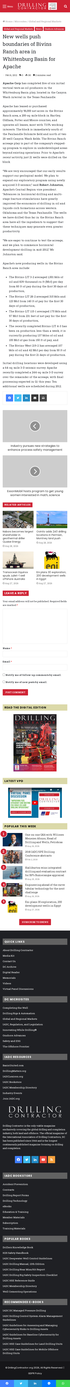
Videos (7, 983)
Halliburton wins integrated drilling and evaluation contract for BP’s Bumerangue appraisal (45, 871)
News (39, 28)
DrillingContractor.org (20, 1367)
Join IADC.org (11, 1098)
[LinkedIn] (26, 398)
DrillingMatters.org (14, 1071)
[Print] (43, 398)
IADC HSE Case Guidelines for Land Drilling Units (32, 1343)
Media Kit (8, 955)
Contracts (8, 1189)
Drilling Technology (15, 1200)
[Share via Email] (34, 398)
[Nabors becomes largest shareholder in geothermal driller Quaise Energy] (18, 519)
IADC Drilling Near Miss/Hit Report (24, 1269)
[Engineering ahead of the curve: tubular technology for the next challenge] (12, 889)
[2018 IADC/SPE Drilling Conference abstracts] (12, 856)
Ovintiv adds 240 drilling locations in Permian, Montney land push (51, 535)
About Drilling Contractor (18, 950)
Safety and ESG (11, 1041)
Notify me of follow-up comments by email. (33, 675)
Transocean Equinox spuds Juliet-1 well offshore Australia (15, 575)
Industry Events (12, 1093)
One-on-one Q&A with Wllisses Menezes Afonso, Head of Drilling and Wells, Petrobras (44, 838)
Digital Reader (11, 972)
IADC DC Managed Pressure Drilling (24, 1310)
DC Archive (9, 966)
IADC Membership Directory (20, 1087)
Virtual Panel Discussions (18, 988)
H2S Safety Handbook (16, 1252)
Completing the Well (15, 1007)
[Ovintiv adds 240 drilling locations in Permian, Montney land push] (51, 519)
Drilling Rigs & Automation (19, 1013)
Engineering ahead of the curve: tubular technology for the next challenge (45, 888)
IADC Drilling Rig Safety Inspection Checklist (30, 1275)
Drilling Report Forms (16, 1195)
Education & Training (15, 1211)
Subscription (10, 1223)
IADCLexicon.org (13, 1076)
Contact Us (9, 961)
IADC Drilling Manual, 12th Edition (24, 1264)
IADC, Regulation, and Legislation (23, 1024)
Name (7, 648)
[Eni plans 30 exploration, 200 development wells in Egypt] (51, 560)
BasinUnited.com (13, 1065)
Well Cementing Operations (20, 1291)
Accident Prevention (15, 1184)
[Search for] (65, 8)
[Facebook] (9, 398)
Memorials (9, 977)
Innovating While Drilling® (20, 1030)
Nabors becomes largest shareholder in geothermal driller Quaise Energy (18, 536)
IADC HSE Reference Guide (19, 1280)
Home (9, 21)
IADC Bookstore (12, 1082)
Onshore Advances (54, 28)
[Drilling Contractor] (36, 6)
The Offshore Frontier (16, 1046)
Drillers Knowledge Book (18, 1247)
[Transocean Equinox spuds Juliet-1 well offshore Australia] (18, 560)
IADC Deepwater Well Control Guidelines (27, 1258)
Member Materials (14, 1217)
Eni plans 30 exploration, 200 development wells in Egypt (51, 575)
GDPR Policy (35, 1373)
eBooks (7, 1206)
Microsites (21, 21)
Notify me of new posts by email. (26, 682)
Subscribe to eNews (35, 922)
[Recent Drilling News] (35, 770)
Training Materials (14, 1228)
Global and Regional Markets (45, 21)
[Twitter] (18, 398)
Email (7, 661)
